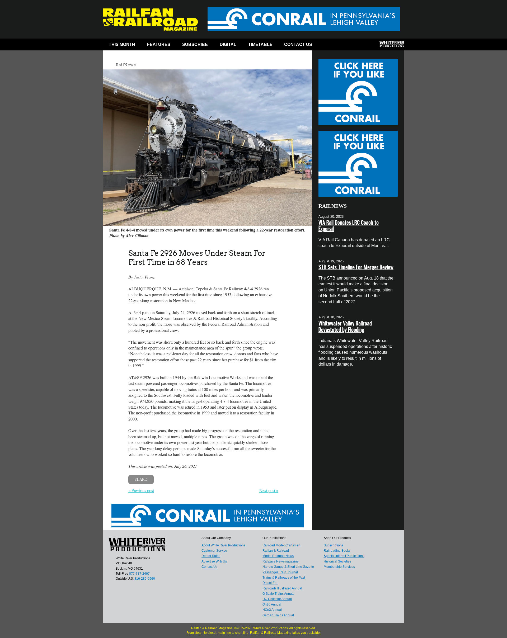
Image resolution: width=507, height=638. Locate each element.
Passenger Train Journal (280, 572)
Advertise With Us (214, 561)
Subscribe (195, 44)
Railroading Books (337, 550)
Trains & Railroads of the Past (283, 577)
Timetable (260, 44)
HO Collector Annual (277, 599)
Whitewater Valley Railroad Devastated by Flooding (345, 326)
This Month (122, 44)
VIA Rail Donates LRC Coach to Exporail (348, 225)
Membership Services (339, 567)
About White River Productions (223, 545)
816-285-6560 (144, 578)
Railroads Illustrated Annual (282, 588)
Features (158, 44)
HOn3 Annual (272, 610)
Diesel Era (270, 583)
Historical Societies (337, 561)
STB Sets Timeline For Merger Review (355, 267)
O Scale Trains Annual (278, 594)
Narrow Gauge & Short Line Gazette (288, 567)
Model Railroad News (278, 556)
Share (141, 479)
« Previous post (141, 490)
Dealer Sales (210, 556)
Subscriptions (333, 545)
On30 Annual (271, 604)
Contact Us (298, 44)
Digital (228, 44)
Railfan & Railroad (275, 550)
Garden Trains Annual (278, 615)
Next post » (268, 490)
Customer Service (214, 550)
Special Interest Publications (344, 556)
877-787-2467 (139, 573)
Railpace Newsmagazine (280, 561)
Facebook (328, 45)
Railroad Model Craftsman (281, 545)
